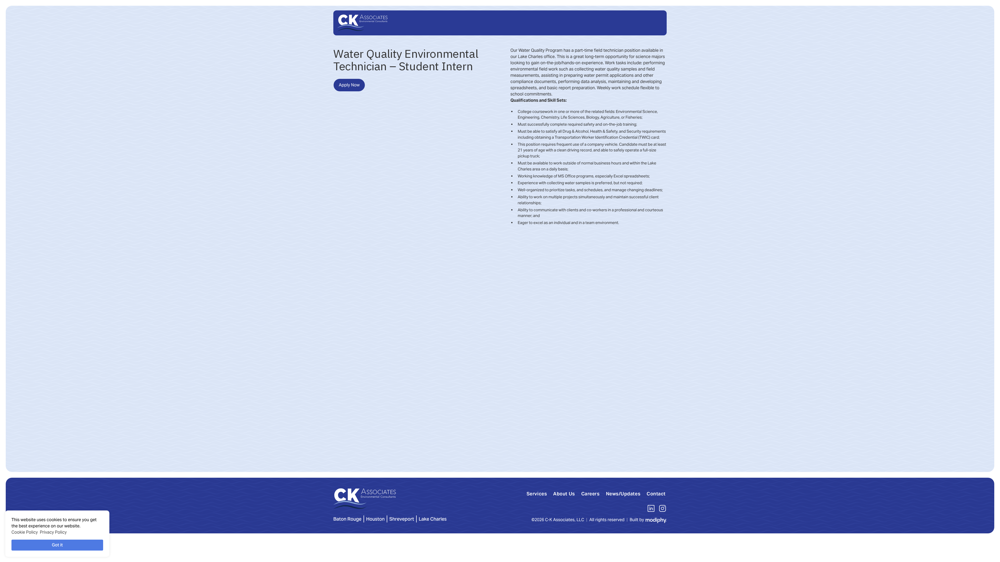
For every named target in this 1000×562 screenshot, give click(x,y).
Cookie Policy (24, 532)
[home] (363, 23)
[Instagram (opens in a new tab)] (662, 508)
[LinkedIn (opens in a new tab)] (651, 508)
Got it (57, 545)
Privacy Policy (53, 532)
